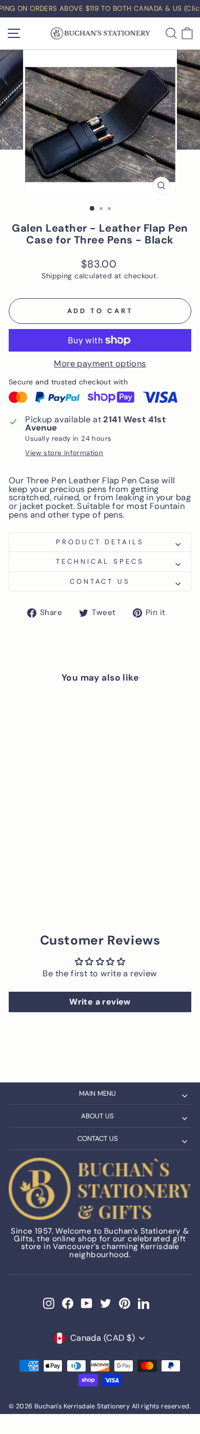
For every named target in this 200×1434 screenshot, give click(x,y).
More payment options (100, 364)
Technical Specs (100, 561)
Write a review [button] (100, 1001)
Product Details (100, 542)
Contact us (100, 581)
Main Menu (97, 1093)
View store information (64, 452)
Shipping (57, 276)
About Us (97, 1116)
